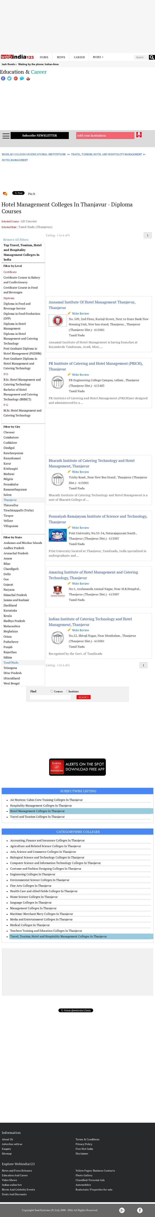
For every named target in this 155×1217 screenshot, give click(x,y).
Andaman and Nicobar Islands (23, 543)
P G (6, 405)
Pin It (31, 194)
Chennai (9, 432)
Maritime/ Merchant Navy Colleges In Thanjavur (41, 914)
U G (6, 374)
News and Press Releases (17, 1170)
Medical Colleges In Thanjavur (30, 925)
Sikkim (8, 657)
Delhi (7, 574)
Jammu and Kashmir (16, 600)
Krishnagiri (11, 468)
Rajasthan (10, 652)
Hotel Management (15, 160)
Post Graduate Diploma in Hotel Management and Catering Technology (20, 363)
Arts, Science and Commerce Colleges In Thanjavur (43, 852)
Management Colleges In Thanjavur (33, 908)
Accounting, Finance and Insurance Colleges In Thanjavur (47, 840)
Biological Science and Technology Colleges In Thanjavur (47, 857)
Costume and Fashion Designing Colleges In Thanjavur (45, 868)
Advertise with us (12, 1144)
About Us (7, 1139)
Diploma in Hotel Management (15, 326)
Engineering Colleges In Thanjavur (32, 874)
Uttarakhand (12, 678)
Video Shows (9, 1180)
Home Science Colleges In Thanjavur (34, 897)
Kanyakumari (12, 458)
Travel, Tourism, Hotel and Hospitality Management (106, 154)
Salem (7, 495)
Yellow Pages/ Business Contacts (95, 1170)
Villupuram (11, 526)
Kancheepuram (13, 453)
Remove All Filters (15, 239)
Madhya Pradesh (14, 621)
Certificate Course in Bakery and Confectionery (22, 280)
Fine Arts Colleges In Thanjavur (30, 885)
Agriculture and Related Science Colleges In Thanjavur (45, 846)
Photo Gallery (84, 1175)
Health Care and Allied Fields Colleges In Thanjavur (44, 891)
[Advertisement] (77, 26)
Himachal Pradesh (15, 595)
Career (79, 57)
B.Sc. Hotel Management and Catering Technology (22, 382)
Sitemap (7, 1153)
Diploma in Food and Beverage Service (17, 306)
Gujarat (8, 584)
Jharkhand (10, 605)
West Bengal (12, 683)
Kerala (8, 616)
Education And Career (15, 1175)
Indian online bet (12, 1185)
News (61, 57)
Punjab (8, 647)
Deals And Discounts (14, 1194)
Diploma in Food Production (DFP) (22, 316)
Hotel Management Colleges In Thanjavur (37, 811)
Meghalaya (11, 631)
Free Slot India (84, 1149)
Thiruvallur (11, 505)
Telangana (10, 668)
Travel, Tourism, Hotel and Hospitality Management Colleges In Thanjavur (58, 936)
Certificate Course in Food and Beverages (21, 290)
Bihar (7, 564)
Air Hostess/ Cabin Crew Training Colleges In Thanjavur (46, 800)
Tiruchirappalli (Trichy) (19, 510)
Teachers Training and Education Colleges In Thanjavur (46, 931)
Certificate (10, 272)
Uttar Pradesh (13, 673)
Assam (8, 558)
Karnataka (10, 610)
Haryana (9, 589)
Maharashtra (12, 626)
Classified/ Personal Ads (90, 1180)
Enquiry (6, 1149)
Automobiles (83, 1185)
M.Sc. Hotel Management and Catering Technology (22, 413)
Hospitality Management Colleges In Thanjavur (41, 805)
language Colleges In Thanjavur (31, 902)
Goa (6, 579)
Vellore (8, 521)
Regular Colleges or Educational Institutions (34, 154)
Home (44, 57)
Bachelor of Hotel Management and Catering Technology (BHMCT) (21, 394)
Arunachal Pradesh (16, 553)
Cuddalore (10, 442)
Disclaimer (82, 1153)
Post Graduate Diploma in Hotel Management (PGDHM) (22, 351)
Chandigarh (11, 569)
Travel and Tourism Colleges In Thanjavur (37, 817)
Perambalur (11, 484)
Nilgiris (8, 479)
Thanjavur (10, 500)
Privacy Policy (84, 1144)
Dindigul (9, 448)
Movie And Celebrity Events (18, 1189)
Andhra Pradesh (14, 548)
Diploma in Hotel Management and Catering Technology (21, 338)
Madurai (9, 474)
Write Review (80, 313)
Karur (7, 463)
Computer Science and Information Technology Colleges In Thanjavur (55, 863)
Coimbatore (11, 437)
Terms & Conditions (87, 1139)
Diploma (9, 298)
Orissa (8, 636)
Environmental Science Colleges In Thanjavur (39, 880)
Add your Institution (91, 135)
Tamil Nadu (11, 662)
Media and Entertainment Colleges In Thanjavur (41, 919)
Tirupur (8, 515)
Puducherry (11, 642)
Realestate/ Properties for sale (94, 1189)
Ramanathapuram (15, 489)
